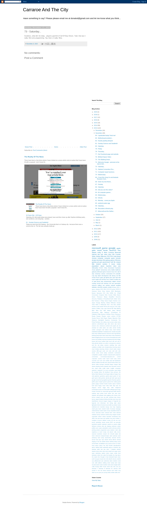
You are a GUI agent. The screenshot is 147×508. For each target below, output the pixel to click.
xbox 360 (111, 254)
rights (116, 434)
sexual (93, 439)
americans (102, 325)
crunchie (94, 360)
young (105, 472)
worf (113, 470)
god (100, 262)
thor (99, 457)
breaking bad (110, 339)
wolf (120, 468)
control (119, 356)
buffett (103, 341)
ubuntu (114, 459)
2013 (96, 128)
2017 (96, 117)
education (114, 366)
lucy (113, 405)
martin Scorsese (110, 408)
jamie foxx (111, 393)
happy (100, 385)
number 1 (118, 418)
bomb (119, 337)
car (104, 343)
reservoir (94, 434)
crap (93, 275)
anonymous (104, 270)
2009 (96, 237)
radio (116, 430)
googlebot (105, 380)
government (106, 262)
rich (108, 434)
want (116, 462)
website (113, 285)
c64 (113, 341)
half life (113, 262)
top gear (97, 459)
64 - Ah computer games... (103, 192)
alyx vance (118, 324)
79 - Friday (98, 149)
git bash (112, 378)
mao (111, 407)
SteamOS (112, 250)
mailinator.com (95, 407)
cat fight (99, 347)
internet (94, 254)
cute (101, 360)
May (97, 222)
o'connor (99, 420)
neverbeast (115, 416)
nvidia (119, 264)
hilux (108, 387)
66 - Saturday (99, 187)
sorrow (110, 443)
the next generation (115, 283)
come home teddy (101, 352)
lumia (119, 405)
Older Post (83, 147)
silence (114, 439)
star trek (100, 254)
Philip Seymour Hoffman (104, 314)
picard (98, 281)
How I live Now (111, 304)
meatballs (113, 410)
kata (115, 397)
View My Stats (96, 480)
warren (98, 464)
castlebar (94, 347)
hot (103, 389)
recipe (104, 432)
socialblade (102, 443)
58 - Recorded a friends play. (104, 208)
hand (96, 385)
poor (97, 428)
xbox (105, 252)
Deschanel (111, 268)
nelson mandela (106, 416)
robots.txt (97, 435)
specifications (117, 445)
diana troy (118, 362)
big (115, 333)
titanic (115, 457)
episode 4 (94, 370)
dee (106, 362)
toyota (101, 459)
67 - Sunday (99, 184)
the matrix (94, 457)
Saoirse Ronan (96, 318)
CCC (104, 293)
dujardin (106, 366)
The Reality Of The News (34, 157)
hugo (119, 389)
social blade (95, 443)
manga (107, 407)
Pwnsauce (118, 314)
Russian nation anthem (108, 316)
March (98, 225)
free (119, 250)
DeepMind (111, 297)
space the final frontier (106, 445)
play (102, 281)
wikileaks (94, 287)
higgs (104, 387)
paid (95, 281)
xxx (98, 472)
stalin (98, 449)
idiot (107, 391)
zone (118, 472)
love (108, 279)
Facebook (118, 268)
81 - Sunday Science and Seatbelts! (37, 222)
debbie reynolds (100, 362)
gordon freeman (112, 380)
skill (111, 441)
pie (105, 426)
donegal (101, 364)
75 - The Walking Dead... (103, 159)
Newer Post (28, 147)
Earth (111, 298)
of (92, 281)
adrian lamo (117, 322)
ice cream (103, 391)
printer (119, 428)
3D (109, 289)
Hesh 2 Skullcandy (101, 304)
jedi (98, 395)
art (97, 327)
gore (111, 277)
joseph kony (99, 397)
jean (116, 393)
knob (114, 399)
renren (119, 432)
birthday (118, 333)
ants (111, 325)
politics (93, 428)
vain (102, 460)
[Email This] (46, 44)
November (99, 133)
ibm (99, 391)
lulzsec (115, 405)
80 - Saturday (99, 146)
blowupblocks (113, 337)
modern (111, 279)
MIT (112, 308)
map (114, 407)
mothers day (108, 414)
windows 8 (102, 468)
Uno (102, 322)
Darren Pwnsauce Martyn (99, 297)
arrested (94, 327)
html (105, 389)
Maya (113, 310)
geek (93, 378)
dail (113, 360)
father (100, 372)
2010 (96, 234)
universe (94, 285)
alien (109, 324)
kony (117, 399)
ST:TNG (118, 316)
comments (110, 352)
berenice (104, 333)
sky (113, 441)
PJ (120, 312)
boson (93, 339)
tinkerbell (111, 457)
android (108, 325)
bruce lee (114, 271)
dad (111, 360)
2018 (96, 114)
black (100, 335)
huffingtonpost (113, 389)
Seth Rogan (104, 318)
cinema (103, 273)
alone (112, 324)
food (104, 374)
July (97, 220)
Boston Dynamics (97, 293)
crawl (111, 358)
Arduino (108, 291)
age (106, 324)
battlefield (94, 331)
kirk (109, 399)
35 (107, 289)
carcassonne (112, 343)
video (111, 460)
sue (113, 451)
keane (119, 397)
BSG (112, 291)
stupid (110, 451)
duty (110, 366)
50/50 (117, 289)
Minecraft (118, 252)
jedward (101, 395)
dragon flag (117, 364)
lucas (106, 405)
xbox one (117, 266)
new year (112, 418)
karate (105, 250)
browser (108, 271)
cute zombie (106, 360)
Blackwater (118, 291)
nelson (100, 416)
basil (114, 329)
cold (113, 351)
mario (99, 408)
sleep (115, 441)
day (96, 275)
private (98, 430)
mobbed (94, 414)
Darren (119, 295)
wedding (118, 285)
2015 (96, 123)
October (98, 214)
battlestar (106, 331)
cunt (98, 360)
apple (119, 248)
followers (100, 374)
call (116, 341)
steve (97, 451)
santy (102, 437)
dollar (97, 364)
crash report (106, 358)
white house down (105, 466)
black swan (112, 335)
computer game (109, 258)
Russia (93, 316)
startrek (119, 449)
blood (119, 256)
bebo (93, 333)
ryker (111, 435)
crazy (115, 358)
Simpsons (94, 320)
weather (105, 464)
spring (110, 447)
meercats (98, 412)
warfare (108, 285)
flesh (97, 374)
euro (107, 370)
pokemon (114, 426)
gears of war (117, 376)
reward (105, 434)
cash (119, 345)
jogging (109, 395)
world (116, 470)
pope (100, 428)
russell (98, 283)
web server (111, 464)
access (112, 322)
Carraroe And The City (45, 9)
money (98, 414)
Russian (98, 316)
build (107, 341)
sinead (119, 439)
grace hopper (99, 381)
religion (114, 281)
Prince (112, 314)
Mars (93, 310)
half (93, 385)
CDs (107, 293)
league (105, 401)
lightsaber (94, 405)
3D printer (112, 289)
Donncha (118, 297)
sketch (107, 441)
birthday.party (95, 335)
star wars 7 (107, 449)
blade (93, 337)
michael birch (108, 412)
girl (104, 277)
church (111, 349)
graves (105, 381)
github (107, 277)
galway (108, 260)
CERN (111, 293)
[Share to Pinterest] (54, 44)
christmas (97, 273)
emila (100, 368)
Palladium (94, 314)
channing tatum (116, 347)
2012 (96, 229)
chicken (107, 349)
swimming (98, 453)
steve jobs (102, 451)
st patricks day (116, 447)
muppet (114, 414)
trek (107, 459)
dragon (111, 364)
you (102, 472)
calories (101, 343)
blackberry (118, 335)
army (109, 270)
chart (93, 349)
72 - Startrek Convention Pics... (104, 169)
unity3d (119, 459)
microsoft (96, 248)
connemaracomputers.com (107, 356)
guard (119, 381)
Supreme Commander (111, 320)
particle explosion (102, 424)
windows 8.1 (109, 468)
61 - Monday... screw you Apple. (105, 200)
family (119, 370)
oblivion (104, 420)
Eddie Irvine (117, 298)
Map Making (117, 308)
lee (120, 401)
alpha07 (98, 270)
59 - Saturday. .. (100, 206)
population (105, 428)
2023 (96, 112)
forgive (116, 374)
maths (101, 410)
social (119, 441)
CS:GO (101, 268)
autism (93, 329)
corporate (94, 358)
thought (102, 457)
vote (93, 462)
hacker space (112, 383)
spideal (97, 447)
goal (116, 378)
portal (110, 428)
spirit (101, 447)
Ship (119, 318)
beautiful (118, 331)
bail (103, 329)
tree (105, 459)
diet (110, 275)
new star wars (99, 418)
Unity (115, 256)
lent (98, 403)
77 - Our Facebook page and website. (107, 154)
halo (117, 277)
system (103, 453)
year (100, 472)
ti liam (107, 457)
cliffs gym (99, 351)
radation (112, 430)
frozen (98, 277)
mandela (102, 407)
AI (120, 289)
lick (108, 403)
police (119, 426)
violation (115, 460)
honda (100, 389)
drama (93, 366)
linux (105, 279)
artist (100, 327)
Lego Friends (107, 308)
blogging (97, 337)
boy (97, 339)
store (106, 451)
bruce (99, 341)
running (94, 283)
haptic (97, 279)
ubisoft (110, 459)
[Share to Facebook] (52, 44)
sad (102, 283)
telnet (98, 455)
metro (102, 412)
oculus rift (110, 420)
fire (120, 372)
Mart (105, 310)
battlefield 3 (100, 331)
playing (109, 426)
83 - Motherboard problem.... (104, 138)
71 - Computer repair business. (105, 172)
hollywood (118, 387)
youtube (105, 287)
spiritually (105, 447)
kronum (101, 401)
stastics (94, 451)
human (94, 391)
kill (102, 279)
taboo (107, 453)
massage (118, 408)
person (115, 424)
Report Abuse (97, 486)
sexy (97, 439)
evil (117, 275)
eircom (119, 366)
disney (114, 275)
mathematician (96, 410)
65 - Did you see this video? (104, 190)
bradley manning (102, 339)
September (99, 217)
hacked (101, 383)
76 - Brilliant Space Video (103, 157)
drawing (98, 366)
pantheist (94, 424)
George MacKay (100, 302)
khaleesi (101, 399)
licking (111, 403)
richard (119, 281)
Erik (93, 300)
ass (108, 327)
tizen (119, 457)
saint (119, 435)
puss (108, 430)
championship (108, 347)
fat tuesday (95, 372)
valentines (106, 460)
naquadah (94, 416)
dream (102, 366)
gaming (94, 262)
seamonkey (108, 437)
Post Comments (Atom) (40, 150)
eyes (116, 370)
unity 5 (100, 252)
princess (114, 428)
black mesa (106, 335)
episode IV (101, 370)
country (100, 358)
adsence (94, 324)
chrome (94, 258)
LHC (116, 306)
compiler (105, 354)
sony (106, 443)
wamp (112, 462)
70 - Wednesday (100, 174)
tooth (93, 459)
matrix (105, 410)
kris (120, 399)
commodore (117, 352)
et (104, 370)
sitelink (104, 441)
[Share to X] (50, 44)
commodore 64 (110, 273)
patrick (109, 424)
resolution (99, 434)
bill (98, 271)
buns (110, 341)
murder (119, 414)
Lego (102, 308)
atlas (110, 327)
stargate (113, 449)
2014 (96, 125)
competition (95, 354)
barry (111, 329)
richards (112, 434)
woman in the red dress (99, 470)
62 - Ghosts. (99, 198)
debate (94, 362)
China (105, 268)
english (112, 368)
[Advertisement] (55, 127)
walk (96, 462)
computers (118, 354)
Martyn (109, 310)
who (111, 466)
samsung (94, 437)
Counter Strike (112, 295)
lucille (109, 405)
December (99, 130)
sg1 (103, 439)
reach (100, 432)
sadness (115, 435)
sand (99, 437)
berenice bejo (110, 333)
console (118, 258)
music (113, 264)
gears (111, 376)
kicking (106, 399)
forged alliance (110, 374)
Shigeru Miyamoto (113, 318)
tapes (111, 453)
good (119, 378)
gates (101, 277)
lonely (103, 405)
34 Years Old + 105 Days (34, 215)
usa (93, 460)
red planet (110, 432)
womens (109, 470)
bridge (119, 339)
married (104, 408)
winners (116, 468)
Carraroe (111, 252)
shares (106, 439)
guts (114, 277)
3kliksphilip (95, 268)
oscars (103, 422)
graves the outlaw (112, 381)
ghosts (107, 378)
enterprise (118, 368)
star (102, 449)
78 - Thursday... (100, 151)
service (119, 437)
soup (93, 445)
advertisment (100, 324)
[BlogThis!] (48, 44)
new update (106, 418)
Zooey (93, 270)
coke (110, 351)
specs (93, 447)
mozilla (116, 279)
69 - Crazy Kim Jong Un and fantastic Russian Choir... (106, 178)
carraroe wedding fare (110, 345)
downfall (107, 364)
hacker (106, 383)
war (104, 285)
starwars (106, 283)
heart (104, 385)
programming (107, 281)
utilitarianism (97, 460)
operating (98, 422)
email (96, 368)
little (93, 264)
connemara (95, 356)
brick (115, 339)
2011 (96, 231)
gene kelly (98, 378)
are (120, 325)
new (119, 279)
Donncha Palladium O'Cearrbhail (101, 298)
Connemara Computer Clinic (99, 295)
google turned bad (97, 380)
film (104, 260)
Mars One (99, 310)
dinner (93, 364)
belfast (99, 333)
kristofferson (95, 401)
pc (112, 424)
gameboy (102, 376)
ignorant (111, 391)
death (99, 275)
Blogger (81, 502)
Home (56, 147)
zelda (108, 472)
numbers (94, 420)
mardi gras (95, 408)
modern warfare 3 (103, 264)
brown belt (95, 341)
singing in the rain (97, 441)
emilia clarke (106, 368)
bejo (96, 333)
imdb (115, 391)
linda (98, 405)
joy (104, 397)
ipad (98, 393)
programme (104, 430)
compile (100, 354)
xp (95, 472)
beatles (114, 331)
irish (100, 279)
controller (118, 273)
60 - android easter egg (102, 203)
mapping (118, 407)
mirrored (118, 412)
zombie (110, 287)
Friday (102, 300)
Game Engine (108, 300)
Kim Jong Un (111, 306)
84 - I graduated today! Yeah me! (105, 135)
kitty (111, 399)
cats (103, 347)
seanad (114, 437)
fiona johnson (114, 372)
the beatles (109, 455)
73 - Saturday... (100, 166)
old (114, 420)
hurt (97, 391)
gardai (107, 376)
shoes (110, 439)
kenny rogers (95, 399)
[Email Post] (42, 43)
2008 (96, 239)
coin (107, 351)
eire (93, 368)
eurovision (111, 370)
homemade (95, 389)
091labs (114, 287)
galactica (97, 376)
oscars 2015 (109, 422)
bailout (107, 329)
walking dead (106, 462)
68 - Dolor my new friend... (103, 182)
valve (105, 254)
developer (99, 260)
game (105, 248)
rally (120, 430)
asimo (104, 327)
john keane (114, 395)
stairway (94, 449)
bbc (110, 331)
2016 (96, 120)
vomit (119, 460)
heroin (99, 387)
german (103, 378)
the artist (103, 455)
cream (119, 358)
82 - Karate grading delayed (104, 141)
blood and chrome (105, 337)
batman (119, 329)
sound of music (116, 443)
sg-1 (100, 439)
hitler (112, 387)
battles (113, 270)
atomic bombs (117, 327)
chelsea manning (99, 349)
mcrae (108, 410)
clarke (115, 349)
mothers (103, 414)
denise (113, 362)
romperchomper (105, 435)
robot (93, 435)
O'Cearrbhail (114, 312)
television (94, 455)
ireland (118, 262)
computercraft (111, 354)
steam (94, 252)
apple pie (115, 325)
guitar (93, 383)
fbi (103, 372)
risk (120, 434)
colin (116, 351)
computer (100, 258)
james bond (103, 393)
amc (98, 325)
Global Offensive (111, 302)
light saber (117, 403)
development (105, 275)
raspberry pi (95, 432)
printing (94, 430)
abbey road (106, 322)
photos (99, 426)
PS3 (108, 256)
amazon (94, 325)
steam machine (106, 266)
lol (100, 405)
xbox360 (99, 287)
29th (105, 289)
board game (102, 271)
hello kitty (112, 385)
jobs (105, 395)
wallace (100, 285)
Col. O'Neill (117, 293)
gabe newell (97, 250)
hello (107, 385)
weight (115, 464)
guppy (97, 383)
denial (109, 362)
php (103, 426)
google (112, 248)
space (97, 445)
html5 (108, 389)
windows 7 (95, 468)
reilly (115, 432)
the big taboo (117, 455)
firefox (93, 374)
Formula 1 (97, 300)
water (101, 464)
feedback (107, 372)
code (103, 351)
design (94, 260)
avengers (98, 329)
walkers (100, 462)
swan (93, 453)
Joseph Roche (103, 306)
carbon (107, 343)
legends (94, 403)
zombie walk (114, 472)
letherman (103, 403)
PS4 (111, 256)
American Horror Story (98, 291)
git (98, 262)
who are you (117, 466)
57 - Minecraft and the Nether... (104, 211)
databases (118, 360)
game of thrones (115, 260)
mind (114, 412)
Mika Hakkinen (104, 312)
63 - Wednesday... (100, 195)
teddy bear (117, 453)
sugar (115, 451)
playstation (95, 266)
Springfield (101, 320)
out (114, 422)
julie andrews (109, 397)
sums (119, 451)
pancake (118, 422)
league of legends (113, 401)
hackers (118, 383)
